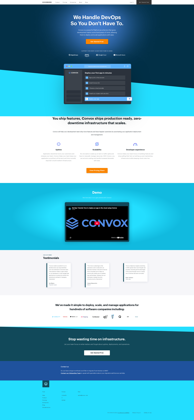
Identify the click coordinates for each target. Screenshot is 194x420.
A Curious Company (123, 412)
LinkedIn (64, 395)
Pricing (65, 2)
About (80, 2)
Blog (86, 2)
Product (57, 2)
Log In (132, 2)
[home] (47, 2)
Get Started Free (144, 2)
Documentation (46, 407)
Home (43, 395)
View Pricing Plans (97, 170)
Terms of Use (148, 412)
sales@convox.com (83, 395)
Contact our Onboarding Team (71, 373)
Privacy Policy (136, 412)
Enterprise (73, 2)
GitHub (63, 400)
